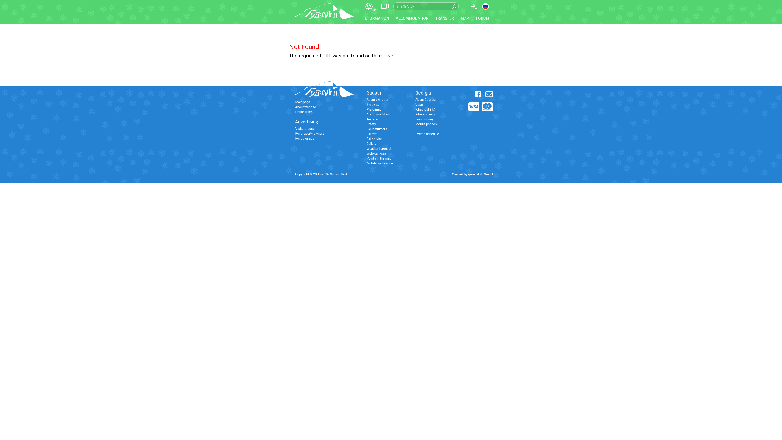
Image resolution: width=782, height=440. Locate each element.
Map (465, 18)
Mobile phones (426, 124)
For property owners (309, 133)
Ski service (374, 139)
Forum (482, 18)
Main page (302, 102)
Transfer (372, 119)
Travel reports (25, 211)
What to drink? (425, 109)
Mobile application (380, 163)
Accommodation (378, 114)
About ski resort (378, 100)
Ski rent (372, 134)
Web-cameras (377, 153)
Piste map (374, 109)
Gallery (371, 144)
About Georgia (425, 100)
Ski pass (373, 105)
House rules (304, 112)
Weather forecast (379, 149)
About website (305, 107)
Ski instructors (377, 129)
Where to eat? (425, 114)
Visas (419, 105)
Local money (424, 119)
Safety (371, 124)
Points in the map (379, 158)
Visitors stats (305, 129)
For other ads (304, 138)
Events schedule (427, 134)
